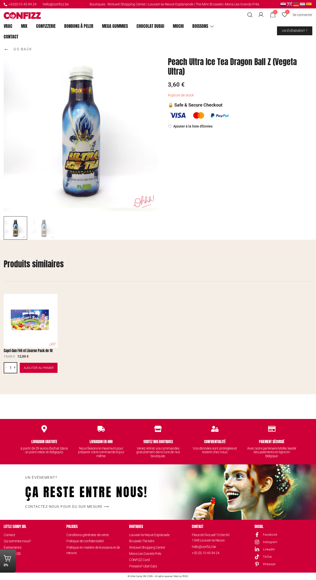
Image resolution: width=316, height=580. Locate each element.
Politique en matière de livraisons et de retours (93, 550)
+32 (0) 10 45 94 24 (205, 553)
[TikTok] (257, 556)
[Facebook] (257, 534)
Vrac (8, 26)
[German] (296, 4)
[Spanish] (309, 4)
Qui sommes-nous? (17, 541)
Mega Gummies (115, 26)
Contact (11, 36)
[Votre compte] (261, 15)
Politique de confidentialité (84, 541)
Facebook (270, 534)
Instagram (270, 542)
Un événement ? (294, 31)
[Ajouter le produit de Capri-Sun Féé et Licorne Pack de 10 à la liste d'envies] (53, 302)
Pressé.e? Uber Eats (143, 566)
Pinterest (269, 564)
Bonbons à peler (78, 26)
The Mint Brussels (209, 4)
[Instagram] (257, 542)
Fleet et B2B (12, 554)
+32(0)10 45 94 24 (22, 4)
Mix (24, 26)
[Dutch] (283, 4)
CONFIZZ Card (139, 560)
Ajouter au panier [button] (39, 368)
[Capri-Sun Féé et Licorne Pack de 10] (31, 321)
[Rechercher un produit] (250, 15)
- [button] (6, 367)
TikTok (267, 557)
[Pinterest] (257, 564)
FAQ (7, 566)
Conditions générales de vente (87, 535)
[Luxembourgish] (302, 4)
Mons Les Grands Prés (242, 4)
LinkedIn (269, 549)
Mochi (178, 26)
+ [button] (15, 367)
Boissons (200, 26)
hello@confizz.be (56, 4)
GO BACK (18, 48)
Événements (12, 547)
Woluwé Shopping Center (126, 4)
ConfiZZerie (46, 26)
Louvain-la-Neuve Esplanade (149, 535)
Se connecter (302, 15)
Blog (7, 560)
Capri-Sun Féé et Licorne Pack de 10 (28, 350)
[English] (290, 4)
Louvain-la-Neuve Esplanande (170, 4)
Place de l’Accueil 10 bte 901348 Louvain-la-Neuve (210, 537)
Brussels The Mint (141, 541)
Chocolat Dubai (150, 26)
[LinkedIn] (257, 549)
